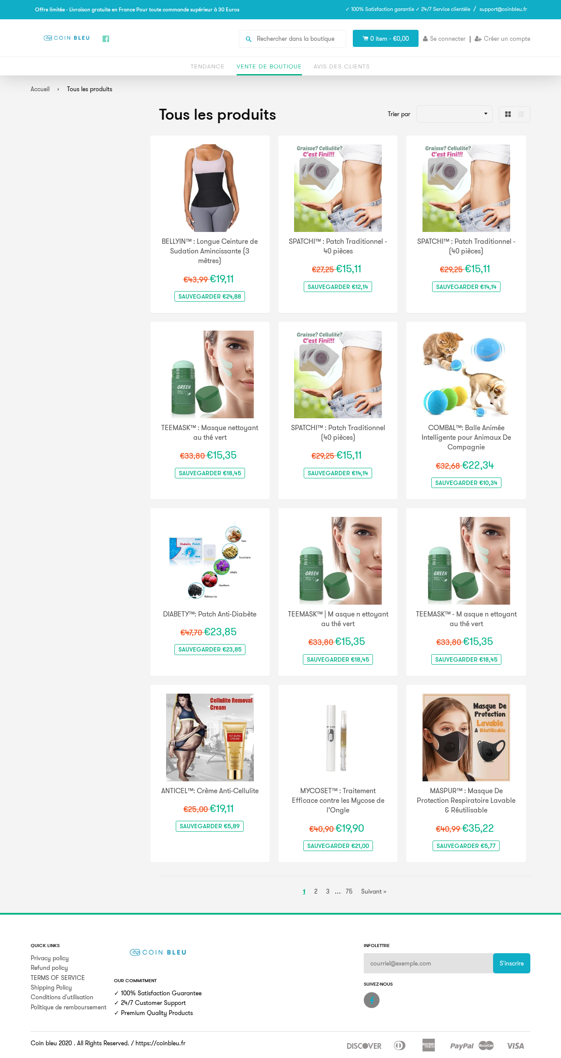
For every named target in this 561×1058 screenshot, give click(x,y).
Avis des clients (342, 66)
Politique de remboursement (69, 1007)
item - (389, 39)
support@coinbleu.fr (503, 9)
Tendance (208, 66)
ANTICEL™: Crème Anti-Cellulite (210, 790)
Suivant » (374, 891)
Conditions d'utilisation (62, 997)
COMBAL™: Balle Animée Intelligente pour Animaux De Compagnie (466, 437)
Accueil (40, 89)
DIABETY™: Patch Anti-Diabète (209, 613)
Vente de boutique (269, 66)
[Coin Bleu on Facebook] (372, 1000)
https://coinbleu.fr (160, 1043)
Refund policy (49, 968)
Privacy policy (50, 958)
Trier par (399, 114)
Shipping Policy (51, 987)
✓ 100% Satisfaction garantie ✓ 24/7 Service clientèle (407, 9)
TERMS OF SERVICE (58, 978)
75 (349, 891)
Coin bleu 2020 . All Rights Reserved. (80, 1043)
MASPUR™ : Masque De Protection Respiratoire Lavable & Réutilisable (466, 800)
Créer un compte (507, 39)
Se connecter (447, 39)
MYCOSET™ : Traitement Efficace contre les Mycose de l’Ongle (338, 800)
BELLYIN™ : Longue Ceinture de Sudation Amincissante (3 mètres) (210, 251)
